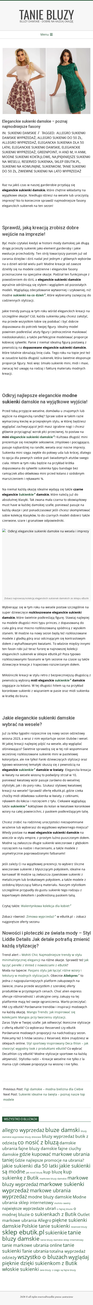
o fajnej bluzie (65, 1209)
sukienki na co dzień (28, 295)
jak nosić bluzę (34, 1172)
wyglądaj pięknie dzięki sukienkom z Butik (45, 1260)
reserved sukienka (37, 161)
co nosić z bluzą (38, 1142)
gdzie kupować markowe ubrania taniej (46, 1157)
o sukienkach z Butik (54, 1214)
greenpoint (47, 152)
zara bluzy (45, 1270)
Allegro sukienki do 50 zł (59, 137)
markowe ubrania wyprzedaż (36, 1193)
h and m (66, 152)
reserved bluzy (79, 1226)
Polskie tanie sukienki (46, 1226)
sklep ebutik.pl (67, 161)
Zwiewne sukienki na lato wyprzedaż (49, 171)
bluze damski (62, 1130)
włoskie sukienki (20, 1269)
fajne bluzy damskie (37, 1148)
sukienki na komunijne (21, 166)
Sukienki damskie (22, 133)
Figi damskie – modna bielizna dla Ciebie (53, 1089)
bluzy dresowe (33, 1136)
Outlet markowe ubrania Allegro (46, 1217)
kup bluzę (52, 1172)
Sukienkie (26, 494)
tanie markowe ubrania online (32, 1245)
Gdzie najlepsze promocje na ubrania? (49, 1160)
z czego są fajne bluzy (64, 1270)
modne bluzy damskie (50, 1197)
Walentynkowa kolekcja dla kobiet (45, 906)
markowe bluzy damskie (53, 1178)
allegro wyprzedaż (19, 142)
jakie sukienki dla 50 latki (30, 1166)
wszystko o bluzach (42, 1257)
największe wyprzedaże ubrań (29, 1208)
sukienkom (51, 166)
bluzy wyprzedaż (58, 1136)
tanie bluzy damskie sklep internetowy (61, 1239)
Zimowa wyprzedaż (40, 916)
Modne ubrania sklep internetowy (44, 1199)
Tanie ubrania (35, 1251)
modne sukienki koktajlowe (26, 157)
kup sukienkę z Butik (37, 1174)
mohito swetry (62, 1203)
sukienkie (62, 680)
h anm (80, 152)
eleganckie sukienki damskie (36, 147)
